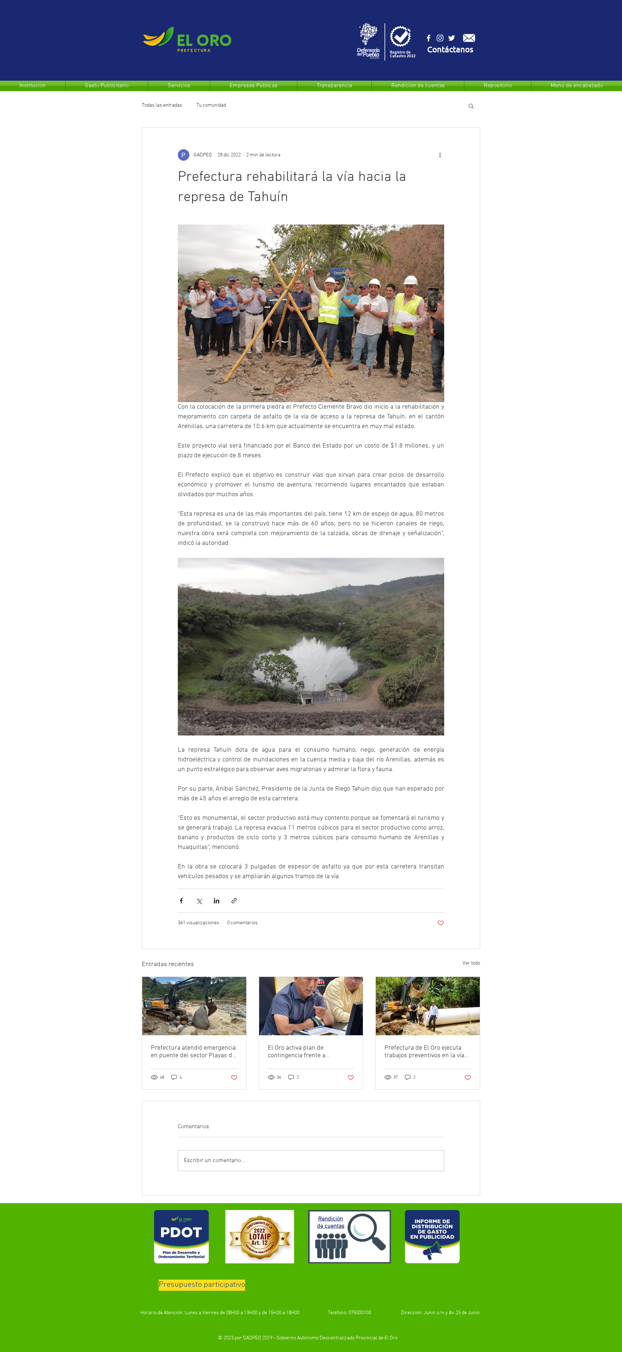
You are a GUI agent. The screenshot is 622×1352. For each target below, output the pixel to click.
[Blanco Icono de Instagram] (440, 38)
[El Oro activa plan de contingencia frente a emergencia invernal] (311, 1006)
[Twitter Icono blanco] (451, 38)
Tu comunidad (211, 105)
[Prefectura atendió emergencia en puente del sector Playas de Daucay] (194, 1006)
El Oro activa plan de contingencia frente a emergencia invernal (296, 1051)
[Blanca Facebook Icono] (428, 38)
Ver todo (471, 963)
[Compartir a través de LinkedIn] (216, 900)
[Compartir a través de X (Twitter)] (198, 900)
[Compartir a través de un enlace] (234, 900)
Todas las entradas (162, 105)
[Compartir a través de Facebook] (181, 900)
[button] (450, 50)
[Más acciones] (440, 155)
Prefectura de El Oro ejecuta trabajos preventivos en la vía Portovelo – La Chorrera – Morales (424, 1051)
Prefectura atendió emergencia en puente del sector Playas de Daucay (193, 1051)
